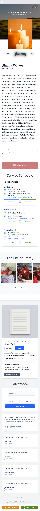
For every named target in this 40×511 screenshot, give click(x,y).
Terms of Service (25, 503)
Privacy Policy (14, 503)
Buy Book (19, 348)
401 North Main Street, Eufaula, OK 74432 (21, 197)
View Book (9, 348)
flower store (17, 153)
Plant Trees (28, 201)
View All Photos (20, 288)
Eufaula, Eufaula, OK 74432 (16, 239)
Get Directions (11, 201)
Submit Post (20, 406)
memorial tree (24, 150)
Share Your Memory (12, 374)
